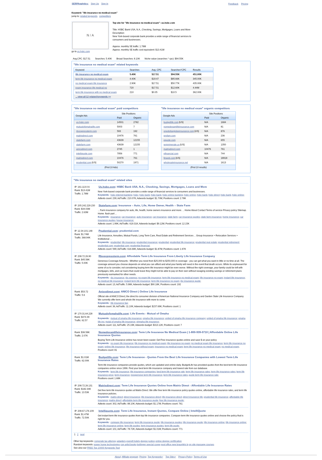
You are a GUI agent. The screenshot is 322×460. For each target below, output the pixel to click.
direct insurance (132, 397)
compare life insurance (122, 422)
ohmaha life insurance (147, 321)
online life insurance (115, 346)
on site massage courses (201, 444)
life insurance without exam (140, 346)
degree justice (148, 441)
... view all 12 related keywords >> (93, 96)
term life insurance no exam (165, 281)
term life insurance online (110, 425)
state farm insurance (211, 217)
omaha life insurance (153, 318)
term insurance (122, 375)
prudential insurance (147, 242)
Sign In (104, 3)
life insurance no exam (211, 277)
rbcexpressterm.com (86, 131)
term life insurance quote (147, 422)
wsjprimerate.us (172, 144)
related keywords (88, 16)
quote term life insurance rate (203, 375)
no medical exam (230, 346)
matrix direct (117, 397)
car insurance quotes (189, 217)
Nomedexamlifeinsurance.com (118, 332)
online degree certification (168, 441)
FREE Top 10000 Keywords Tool (103, 448)
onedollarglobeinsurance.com (179, 131)
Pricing (244, 4)
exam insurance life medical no (91, 87)
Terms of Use (200, 457)
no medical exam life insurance (91, 83)
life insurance (128, 242)
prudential (116, 242)
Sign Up (95, 3)
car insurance (128, 217)
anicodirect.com (84, 149)
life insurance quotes (171, 422)
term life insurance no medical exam (93, 79)
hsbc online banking (172, 195)
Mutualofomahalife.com (114, 313)
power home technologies (107, 444)
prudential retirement (228, 242)
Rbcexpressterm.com (112, 256)
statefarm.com (83, 140)
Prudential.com (108, 230)
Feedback (233, 4)
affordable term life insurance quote (140, 400)
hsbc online (190, 195)
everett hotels (133, 441)
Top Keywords (155, 457)
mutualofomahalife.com (88, 126)
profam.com (170, 135)
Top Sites (170, 457)
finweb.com (169, 158)
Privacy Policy (185, 457)
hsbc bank (144, 195)
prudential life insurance (182, 242)
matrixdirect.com (84, 135)
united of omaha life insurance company (185, 318)
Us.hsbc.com (107, 186)
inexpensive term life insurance (146, 375)
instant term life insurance (137, 281)
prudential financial (140, 245)
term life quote (172, 425)
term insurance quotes (152, 425)
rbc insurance (117, 277)
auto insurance (144, 217)
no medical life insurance (110, 281)
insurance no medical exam (169, 346)
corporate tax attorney (105, 441)
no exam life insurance (149, 277)
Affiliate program (130, 457)
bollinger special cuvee (148, 444)
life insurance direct (151, 397)
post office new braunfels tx (174, 444)
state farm (173, 217)
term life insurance (120, 371)
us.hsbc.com (83, 51)
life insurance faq (119, 303)
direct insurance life (193, 397)
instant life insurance (234, 277)
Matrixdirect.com (109, 385)
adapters (121, 441)
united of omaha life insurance (222, 318)
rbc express (131, 277)
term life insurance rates (198, 371)
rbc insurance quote (190, 281)
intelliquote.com (84, 153)
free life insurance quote (171, 400)
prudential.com (83, 162)
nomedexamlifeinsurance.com (179, 126)
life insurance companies (143, 371)
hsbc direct (214, 195)
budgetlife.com (171, 122)
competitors (105, 16)
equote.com (170, 140)
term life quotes (132, 425)
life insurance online (214, 422)
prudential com (121, 245)
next (82, 434)
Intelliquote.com (109, 410)
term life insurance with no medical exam (96, 92)
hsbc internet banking (121, 195)
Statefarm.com (108, 205)
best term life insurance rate (171, 371)
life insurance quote (193, 422)
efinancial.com (171, 153)
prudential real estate (206, 242)
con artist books (128, 444)
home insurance (231, 217)
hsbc (135, 195)
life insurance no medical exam (91, 74)
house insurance (124, 220)
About (118, 457)
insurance (116, 217)
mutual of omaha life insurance (126, 318)
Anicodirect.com (109, 291)
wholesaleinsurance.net (176, 162)
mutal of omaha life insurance (120, 321)
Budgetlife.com (108, 357)
